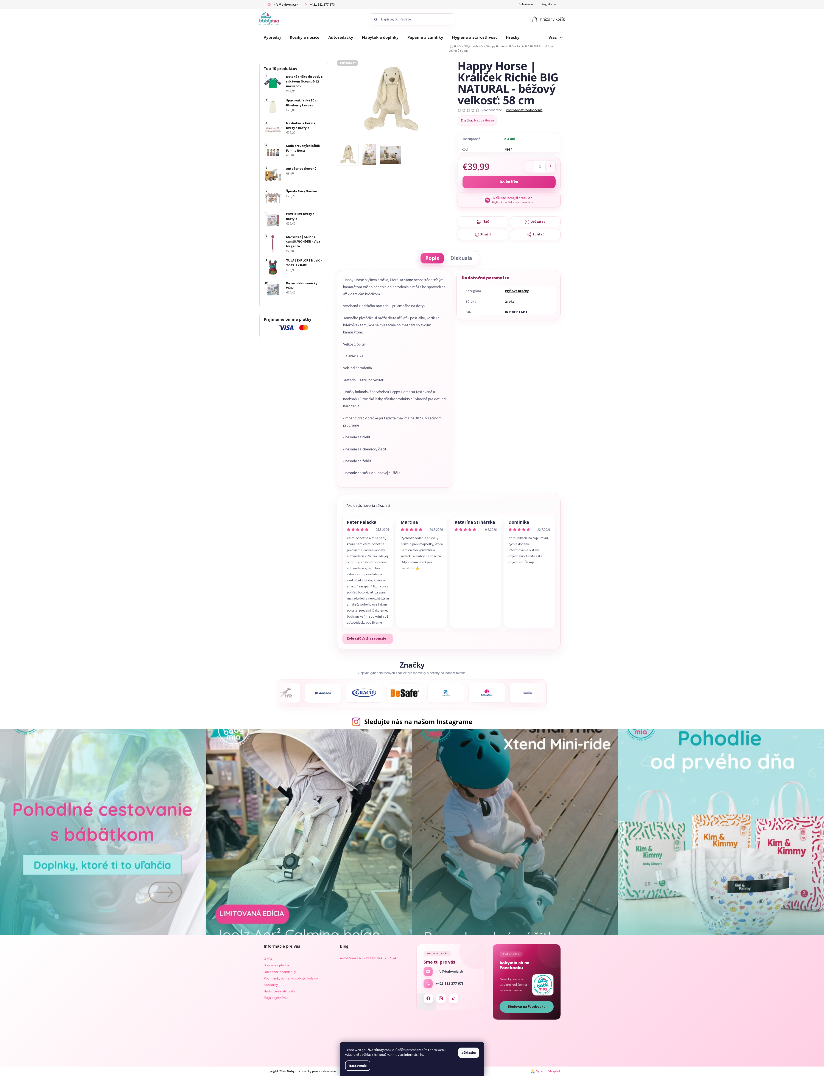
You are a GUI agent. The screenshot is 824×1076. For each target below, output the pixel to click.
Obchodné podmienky (280, 972)
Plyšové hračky (517, 291)
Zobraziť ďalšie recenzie (366, 638)
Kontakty (271, 985)
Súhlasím (468, 1052)
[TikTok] (453, 998)
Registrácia (549, 4)
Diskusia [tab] (461, 258)
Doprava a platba (276, 965)
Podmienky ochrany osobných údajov (291, 978)
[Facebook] (428, 998)
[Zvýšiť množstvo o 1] (550, 166)
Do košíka (509, 182)
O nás (268, 958)
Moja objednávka (276, 997)
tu (421, 1054)
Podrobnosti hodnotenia (524, 110)
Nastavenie (358, 1065)
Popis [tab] (432, 258)
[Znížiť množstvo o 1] (529, 166)
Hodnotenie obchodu (279, 991)
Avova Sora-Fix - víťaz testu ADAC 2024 (368, 958)
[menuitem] (272, 37)
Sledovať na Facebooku (526, 1006)
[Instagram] (441, 998)
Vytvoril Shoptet (548, 1071)
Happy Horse (484, 120)
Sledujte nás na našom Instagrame (418, 721)
